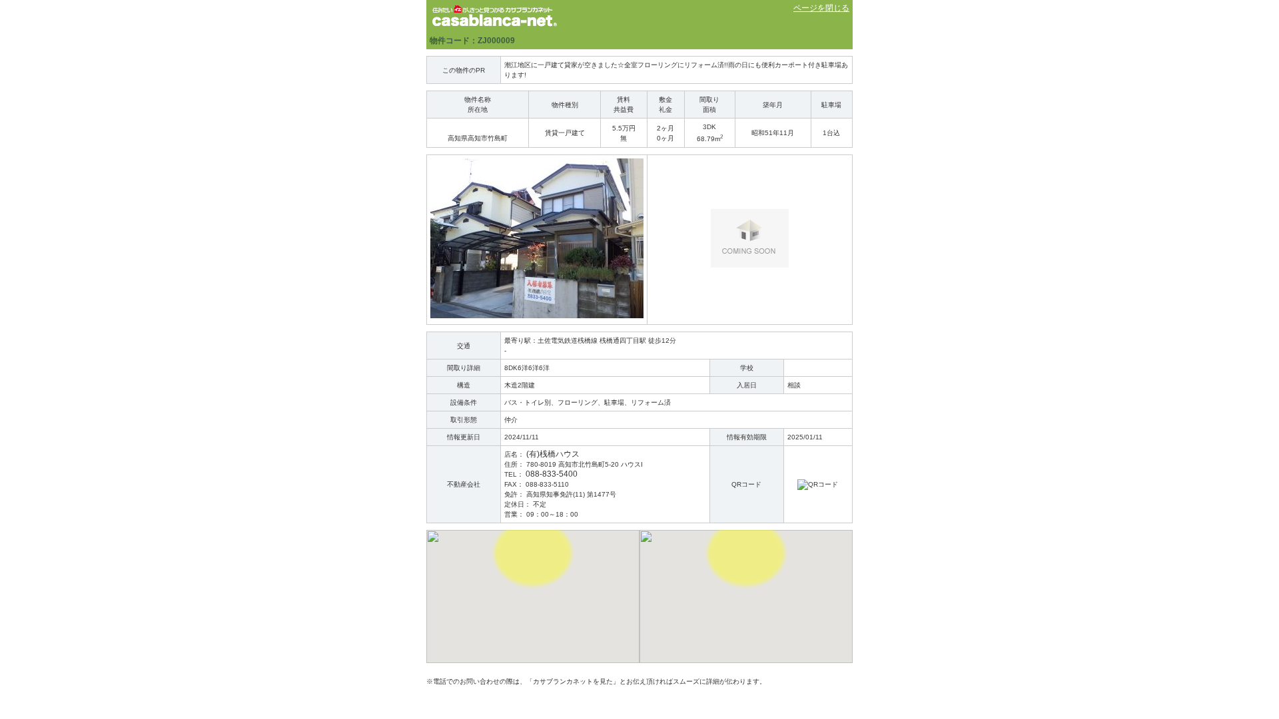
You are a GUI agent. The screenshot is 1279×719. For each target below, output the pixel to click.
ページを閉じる (821, 8)
